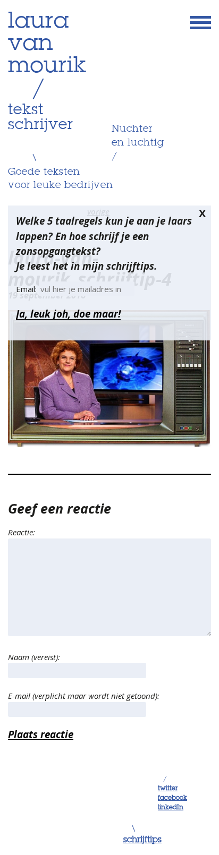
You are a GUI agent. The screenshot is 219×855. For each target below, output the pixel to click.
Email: (27, 289)
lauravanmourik (47, 44)
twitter (168, 788)
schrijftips (142, 840)
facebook (172, 798)
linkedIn (170, 808)
